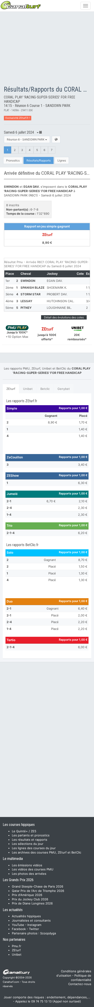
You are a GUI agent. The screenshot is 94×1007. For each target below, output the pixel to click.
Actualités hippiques (26, 916)
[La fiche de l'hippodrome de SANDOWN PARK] (56, 139)
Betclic (45, 389)
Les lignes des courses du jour (34, 848)
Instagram (34, 925)
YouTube (18, 925)
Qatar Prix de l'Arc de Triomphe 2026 (38, 891)
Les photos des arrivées (29, 873)
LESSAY (26, 301)
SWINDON (28, 281)
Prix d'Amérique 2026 (27, 895)
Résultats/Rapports (38, 160)
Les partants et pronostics (31, 835)
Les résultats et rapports (29, 839)
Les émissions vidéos (27, 865)
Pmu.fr (16, 946)
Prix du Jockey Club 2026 (30, 899)
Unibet (28, 389)
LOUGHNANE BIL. (59, 307)
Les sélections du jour (27, 844)
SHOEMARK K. (57, 287)
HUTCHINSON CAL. (60, 301)
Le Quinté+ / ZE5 (24, 831)
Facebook (19, 929)
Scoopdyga (48, 933)
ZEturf (10, 389)
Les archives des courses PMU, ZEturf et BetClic (46, 852)
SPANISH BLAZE (32, 287)
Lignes (61, 160)
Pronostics (13, 160)
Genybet (63, 389)
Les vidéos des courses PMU (32, 869)
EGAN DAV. (55, 281)
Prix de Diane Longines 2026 (32, 903)
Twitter (34, 929)
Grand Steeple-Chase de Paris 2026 (37, 886)
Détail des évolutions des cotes (64, 317)
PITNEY (26, 307)
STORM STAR (31, 294)
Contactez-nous (79, 984)
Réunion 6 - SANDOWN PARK (26, 139)
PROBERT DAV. (57, 294)
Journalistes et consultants (31, 920)
